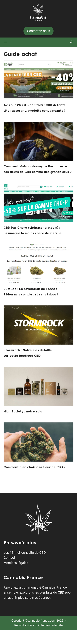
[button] (71, 42)
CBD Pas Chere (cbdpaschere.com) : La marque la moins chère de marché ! (34, 230)
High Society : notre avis (23, 411)
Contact (9, 558)
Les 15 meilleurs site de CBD (25, 552)
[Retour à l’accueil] (38, 11)
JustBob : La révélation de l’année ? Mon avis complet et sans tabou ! (31, 291)
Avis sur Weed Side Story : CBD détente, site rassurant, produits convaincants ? (35, 107)
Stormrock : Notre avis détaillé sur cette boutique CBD (28, 352)
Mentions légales (16, 563)
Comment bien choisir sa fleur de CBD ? (35, 467)
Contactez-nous (38, 31)
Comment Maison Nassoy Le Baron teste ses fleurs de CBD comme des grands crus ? (38, 168)
